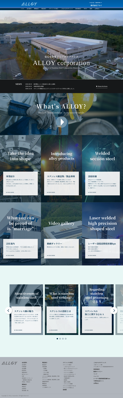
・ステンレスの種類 (68, 383)
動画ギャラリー (98, 371)
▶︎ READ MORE (10, 192)
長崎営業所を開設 (34, 86)
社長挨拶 (24, 366)
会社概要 (24, 368)
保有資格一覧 (25, 390)
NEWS (85, 8)
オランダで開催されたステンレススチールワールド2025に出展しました (49, 88)
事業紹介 (36, 8)
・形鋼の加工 (45, 374)
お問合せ (97, 8)
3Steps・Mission (26, 382)
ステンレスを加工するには (69, 385)
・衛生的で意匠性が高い (69, 376)
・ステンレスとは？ (68, 370)
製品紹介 (44, 8)
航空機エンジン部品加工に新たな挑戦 (40, 84)
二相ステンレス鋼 (98, 364)
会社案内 (29, 8)
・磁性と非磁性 (66, 382)
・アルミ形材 (45, 372)
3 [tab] (63, 339)
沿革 (23, 376)
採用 (91, 8)
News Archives (102, 86)
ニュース (96, 376)
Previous (8, 310)
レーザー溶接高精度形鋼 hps (102, 378)
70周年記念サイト (99, 381)
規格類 (65, 389)
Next (114, 310)
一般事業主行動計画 (27, 380)
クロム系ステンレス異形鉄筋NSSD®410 (103, 366)
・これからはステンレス (69, 366)
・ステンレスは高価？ (68, 372)
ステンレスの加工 (68, 362)
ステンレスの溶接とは (68, 387)
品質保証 (24, 388)
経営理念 (24, 370)
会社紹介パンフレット (27, 378)
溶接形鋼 (44, 366)
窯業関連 (44, 385)
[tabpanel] (26, 309)
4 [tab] (66, 339)
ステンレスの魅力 (67, 364)
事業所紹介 (24, 372)
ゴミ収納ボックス (46, 387)
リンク (95, 374)
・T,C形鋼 (44, 370)
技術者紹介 (78, 8)
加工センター (25, 374)
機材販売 (44, 383)
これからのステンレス (67, 8)
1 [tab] (58, 339)
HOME (22, 8)
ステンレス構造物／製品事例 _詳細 (50, 379)
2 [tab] (60, 339)
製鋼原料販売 (45, 381)
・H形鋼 (44, 368)
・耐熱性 (65, 380)
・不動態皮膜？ (66, 378)
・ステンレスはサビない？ (69, 374)
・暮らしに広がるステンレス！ (70, 368)
